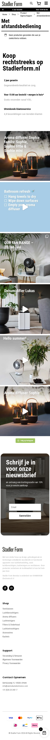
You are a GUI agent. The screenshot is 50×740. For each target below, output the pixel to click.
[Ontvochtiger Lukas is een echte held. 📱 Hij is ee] (25, 309)
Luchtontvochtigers (11, 628)
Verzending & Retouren (12, 656)
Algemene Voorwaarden (13, 659)
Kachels (6, 636)
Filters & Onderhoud (11, 624)
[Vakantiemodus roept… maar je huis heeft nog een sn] (25, 207)
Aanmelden (25, 515)
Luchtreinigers (9, 620)
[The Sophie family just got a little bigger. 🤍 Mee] (25, 156)
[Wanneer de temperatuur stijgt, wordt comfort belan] (25, 258)
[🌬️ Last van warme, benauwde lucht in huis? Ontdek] (25, 360)
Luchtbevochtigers (10, 612)
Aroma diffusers (9, 616)
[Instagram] (11, 588)
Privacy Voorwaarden (11, 663)
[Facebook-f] (5, 588)
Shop (14, 14)
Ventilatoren (8, 608)
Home (4, 14)
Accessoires (8, 632)
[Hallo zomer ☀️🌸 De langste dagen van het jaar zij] (25, 411)
